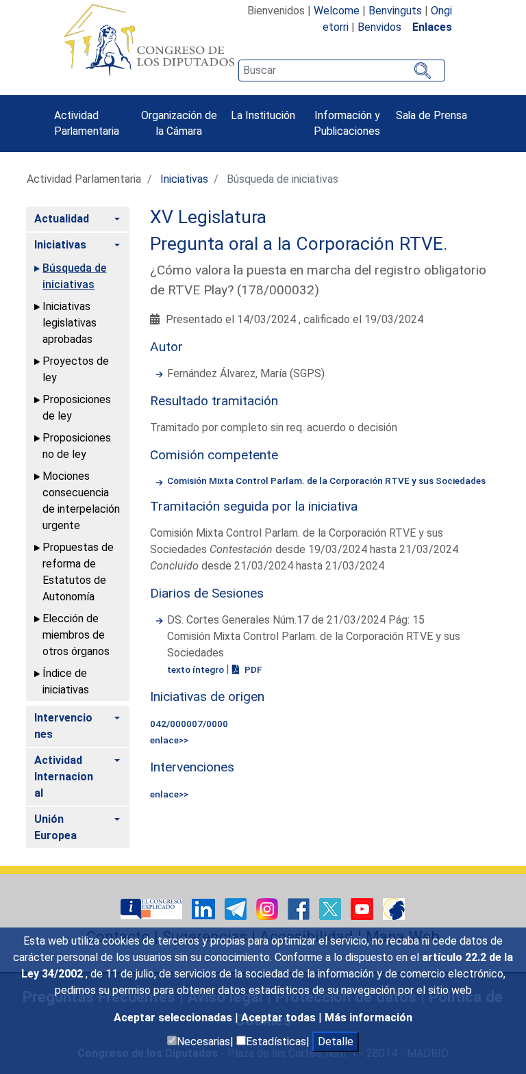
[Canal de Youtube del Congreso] (363, 908)
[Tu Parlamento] (152, 908)
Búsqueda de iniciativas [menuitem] (74, 276)
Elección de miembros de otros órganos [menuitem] (76, 635)
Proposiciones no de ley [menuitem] (76, 446)
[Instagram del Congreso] (268, 908)
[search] (341, 70)
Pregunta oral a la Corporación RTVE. (299, 243)
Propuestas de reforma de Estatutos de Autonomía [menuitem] (78, 572)
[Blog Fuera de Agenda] (393, 908)
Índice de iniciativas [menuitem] (65, 681)
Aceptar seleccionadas (174, 1017)
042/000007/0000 (189, 723)
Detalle (335, 1041)
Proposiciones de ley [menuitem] (76, 407)
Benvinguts (395, 10)
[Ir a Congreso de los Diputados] (148, 39)
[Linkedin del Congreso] (204, 908)
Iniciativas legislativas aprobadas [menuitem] (69, 323)
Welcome (337, 10)
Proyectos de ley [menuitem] (75, 369)
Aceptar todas (279, 1017)
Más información (368, 1017)
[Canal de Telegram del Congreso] (237, 908)
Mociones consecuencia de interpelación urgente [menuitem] (81, 501)
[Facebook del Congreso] (300, 908)
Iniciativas (184, 179)
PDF (252, 669)
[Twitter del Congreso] (331, 908)
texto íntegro (196, 669)
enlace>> (169, 739)
